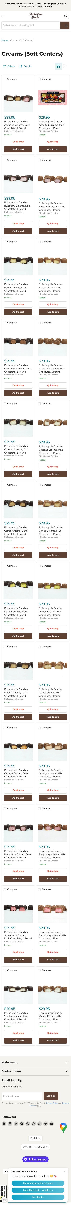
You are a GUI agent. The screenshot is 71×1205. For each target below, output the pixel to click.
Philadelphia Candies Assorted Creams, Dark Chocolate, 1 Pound (17, 125)
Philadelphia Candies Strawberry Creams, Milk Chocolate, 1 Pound (52, 935)
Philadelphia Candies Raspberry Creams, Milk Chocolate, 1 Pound (52, 854)
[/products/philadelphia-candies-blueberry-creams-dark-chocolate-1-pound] (18, 178)
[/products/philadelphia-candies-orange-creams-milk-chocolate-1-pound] (52, 746)
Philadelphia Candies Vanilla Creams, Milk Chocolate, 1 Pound (50, 1016)
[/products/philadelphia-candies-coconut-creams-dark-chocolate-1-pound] (18, 422)
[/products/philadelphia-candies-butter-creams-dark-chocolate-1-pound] (18, 260)
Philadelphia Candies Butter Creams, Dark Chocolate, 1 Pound (16, 287)
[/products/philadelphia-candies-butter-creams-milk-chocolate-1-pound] (52, 260)
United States (34, 1146)
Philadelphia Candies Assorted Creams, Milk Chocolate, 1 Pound (51, 125)
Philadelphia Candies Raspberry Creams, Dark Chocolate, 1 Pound (17, 854)
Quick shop (18, 141)
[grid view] (58, 66)
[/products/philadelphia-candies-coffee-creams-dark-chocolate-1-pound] (18, 503)
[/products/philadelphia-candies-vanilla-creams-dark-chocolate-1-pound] (18, 989)
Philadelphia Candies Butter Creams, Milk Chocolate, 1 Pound (50, 287)
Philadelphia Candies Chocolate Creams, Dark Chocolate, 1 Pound (17, 368)
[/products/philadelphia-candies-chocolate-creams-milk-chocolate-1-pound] (52, 341)
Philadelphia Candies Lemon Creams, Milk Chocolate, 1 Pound (50, 611)
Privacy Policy (52, 1103)
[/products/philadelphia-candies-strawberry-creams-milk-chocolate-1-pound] (52, 908)
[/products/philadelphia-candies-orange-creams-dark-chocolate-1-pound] (18, 746)
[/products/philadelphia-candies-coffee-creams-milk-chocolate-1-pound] (52, 503)
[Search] (64, 25)
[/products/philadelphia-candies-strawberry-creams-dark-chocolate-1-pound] (18, 908)
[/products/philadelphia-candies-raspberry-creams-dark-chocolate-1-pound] (18, 827)
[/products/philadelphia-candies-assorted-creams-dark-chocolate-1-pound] (18, 97)
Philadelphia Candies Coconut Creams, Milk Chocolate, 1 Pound (51, 450)
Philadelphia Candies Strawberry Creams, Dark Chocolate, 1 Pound (18, 935)
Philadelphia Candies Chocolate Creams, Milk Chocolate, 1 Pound (52, 368)
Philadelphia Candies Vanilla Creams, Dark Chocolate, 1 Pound (16, 1016)
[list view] (65, 66)
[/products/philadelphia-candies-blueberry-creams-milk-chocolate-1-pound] (52, 179)
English (33, 1138)
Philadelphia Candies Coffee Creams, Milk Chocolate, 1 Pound (50, 531)
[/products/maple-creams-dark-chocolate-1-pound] (18, 665)
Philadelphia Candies (13, 131)
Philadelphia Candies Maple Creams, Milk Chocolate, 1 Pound (50, 692)
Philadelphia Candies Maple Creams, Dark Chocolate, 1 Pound (16, 692)
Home (5, 40)
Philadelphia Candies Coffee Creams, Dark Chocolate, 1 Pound (16, 531)
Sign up (51, 1096)
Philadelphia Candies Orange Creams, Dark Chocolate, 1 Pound (16, 773)
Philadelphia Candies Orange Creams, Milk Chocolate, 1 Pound (50, 773)
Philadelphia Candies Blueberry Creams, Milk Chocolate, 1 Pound (52, 206)
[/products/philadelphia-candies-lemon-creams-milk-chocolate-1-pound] (52, 584)
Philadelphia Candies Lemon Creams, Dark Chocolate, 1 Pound (16, 611)
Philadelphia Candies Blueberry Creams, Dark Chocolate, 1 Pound (17, 206)
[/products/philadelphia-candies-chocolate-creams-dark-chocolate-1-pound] (18, 341)
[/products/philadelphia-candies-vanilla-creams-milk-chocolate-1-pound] (52, 989)
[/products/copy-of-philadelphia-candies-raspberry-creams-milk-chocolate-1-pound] (52, 827)
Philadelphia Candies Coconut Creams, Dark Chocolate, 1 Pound (16, 449)
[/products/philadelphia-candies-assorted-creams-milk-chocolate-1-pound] (52, 97)
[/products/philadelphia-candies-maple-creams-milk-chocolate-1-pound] (52, 665)
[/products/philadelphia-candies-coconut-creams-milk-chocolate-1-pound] (52, 422)
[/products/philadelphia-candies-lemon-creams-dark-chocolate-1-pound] (18, 584)
